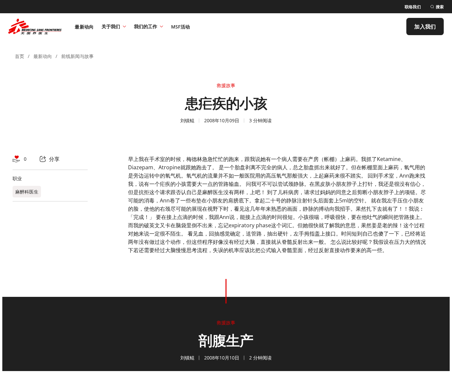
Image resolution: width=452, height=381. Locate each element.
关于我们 (111, 26)
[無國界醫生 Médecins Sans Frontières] (35, 26)
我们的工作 (145, 26)
